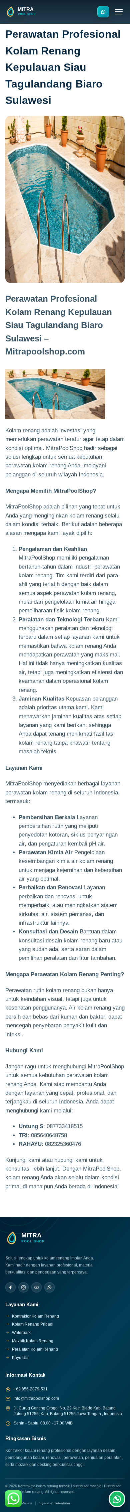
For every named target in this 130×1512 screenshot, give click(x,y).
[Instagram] (23, 1287)
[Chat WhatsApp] (117, 1499)
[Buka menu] (119, 11)
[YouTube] (36, 1287)
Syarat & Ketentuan (54, 1503)
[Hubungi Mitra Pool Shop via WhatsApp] (103, 11)
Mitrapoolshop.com (45, 351)
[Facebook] (10, 1287)
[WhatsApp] (49, 1287)
